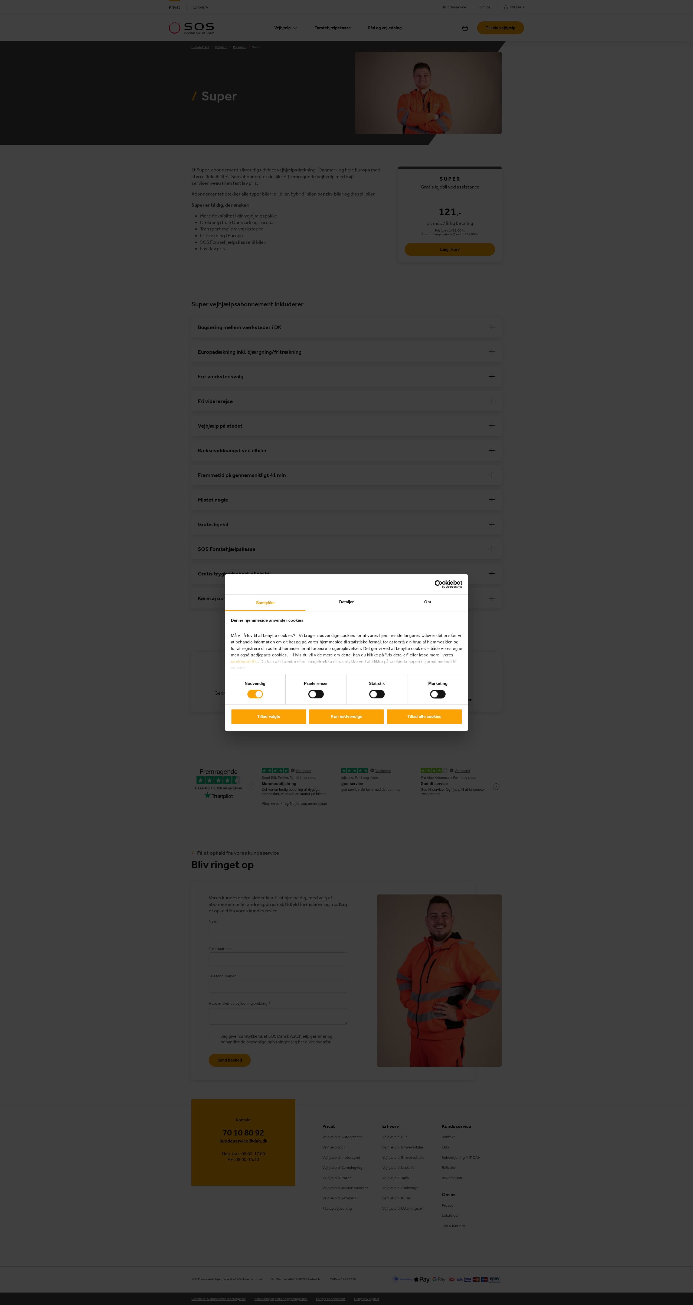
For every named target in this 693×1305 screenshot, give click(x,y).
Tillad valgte (268, 716)
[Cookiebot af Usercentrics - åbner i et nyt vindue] (438, 584)
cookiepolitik (244, 661)
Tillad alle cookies (424, 716)
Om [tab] (427, 602)
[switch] (316, 694)
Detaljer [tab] (346, 602)
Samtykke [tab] (265, 602)
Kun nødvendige (346, 716)
